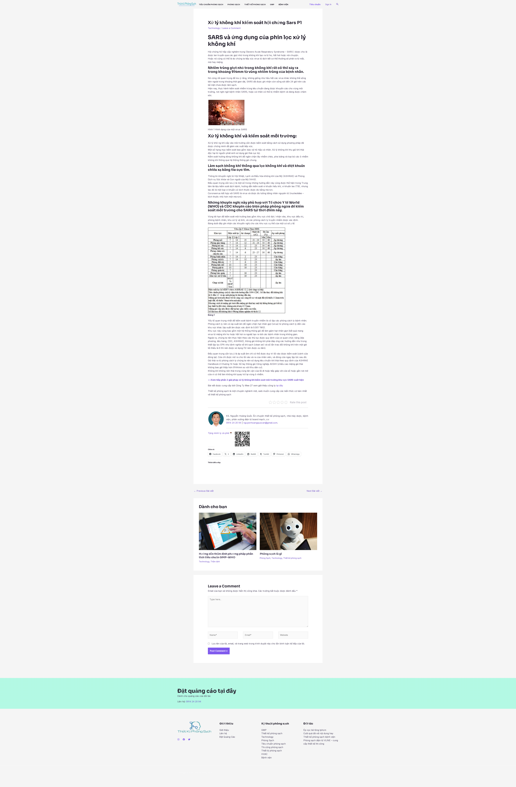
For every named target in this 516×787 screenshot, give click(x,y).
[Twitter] (189, 739)
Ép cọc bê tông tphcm (314, 730)
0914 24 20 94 (233, 422)
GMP (272, 4)
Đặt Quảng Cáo (227, 737)
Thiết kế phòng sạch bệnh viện (319, 737)
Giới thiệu (224, 730)
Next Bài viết (314, 491)
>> (256, 380)
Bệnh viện (266, 757)
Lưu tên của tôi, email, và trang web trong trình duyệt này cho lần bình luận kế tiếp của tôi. (258, 643)
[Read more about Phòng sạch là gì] (288, 531)
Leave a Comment (231, 28)
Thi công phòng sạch (272, 747)
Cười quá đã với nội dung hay (318, 733)
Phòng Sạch (233, 4)
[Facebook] (184, 739)
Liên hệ (223, 733)
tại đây (279, 385)
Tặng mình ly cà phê (219, 433)
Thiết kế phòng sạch (255, 4)
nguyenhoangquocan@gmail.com (260, 422)
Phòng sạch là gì (271, 554)
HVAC (264, 754)
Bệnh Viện (283, 4)
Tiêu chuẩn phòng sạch (211, 4)
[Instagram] (178, 739)
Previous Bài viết (204, 491)
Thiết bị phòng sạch (271, 750)
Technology (214, 28)
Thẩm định (215, 561)
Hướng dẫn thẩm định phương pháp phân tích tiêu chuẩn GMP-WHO (226, 555)
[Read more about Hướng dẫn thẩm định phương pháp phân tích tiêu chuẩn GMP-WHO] (227, 531)
